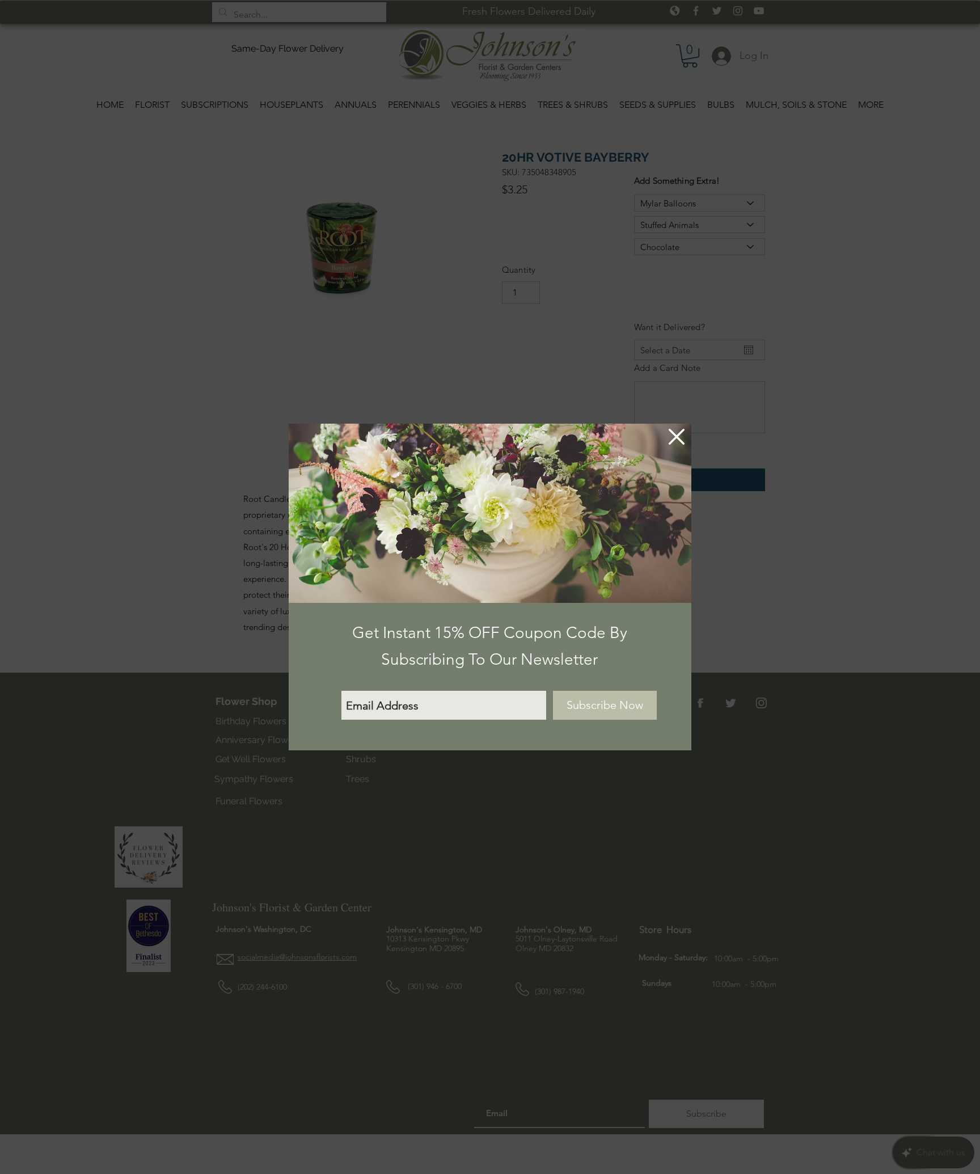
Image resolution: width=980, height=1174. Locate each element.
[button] (677, 437)
